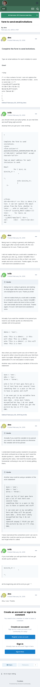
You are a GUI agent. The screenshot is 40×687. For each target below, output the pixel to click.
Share (10, 665)
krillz (10, 113)
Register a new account (20, 637)
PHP (17, 30)
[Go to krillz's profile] (4, 114)
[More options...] (36, 39)
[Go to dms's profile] (4, 39)
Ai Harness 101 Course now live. (20, 15)
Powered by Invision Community (20, 684)
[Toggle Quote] (5, 282)
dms (5, 27)
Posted (16, 40)
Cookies (20, 681)
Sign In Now (20, 652)
